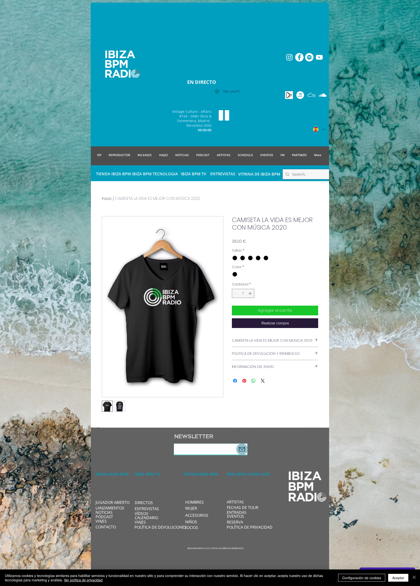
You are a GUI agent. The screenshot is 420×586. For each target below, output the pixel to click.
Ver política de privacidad (83, 579)
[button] (151, 502)
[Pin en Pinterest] (244, 381)
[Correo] (242, 449)
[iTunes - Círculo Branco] (300, 95)
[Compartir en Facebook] (235, 381)
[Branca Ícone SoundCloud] (322, 95)
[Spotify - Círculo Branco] (309, 57)
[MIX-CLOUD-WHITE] (311, 95)
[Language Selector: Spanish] (319, 129)
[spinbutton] (243, 293)
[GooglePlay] (289, 95)
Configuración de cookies (361, 577)
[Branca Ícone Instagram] (289, 57)
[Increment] (250, 293)
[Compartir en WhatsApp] (253, 381)
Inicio (107, 198)
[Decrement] (236, 293)
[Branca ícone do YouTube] (319, 57)
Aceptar (398, 577)
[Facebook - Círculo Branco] (299, 57)
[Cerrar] (414, 577)
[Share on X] (263, 381)
